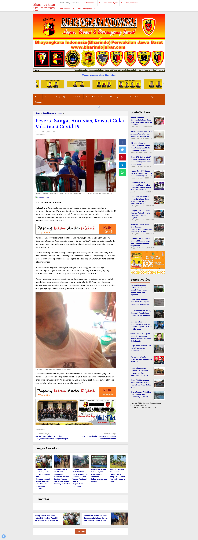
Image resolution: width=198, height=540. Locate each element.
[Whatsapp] (122, 172)
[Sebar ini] (122, 142)
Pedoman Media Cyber (148, 407)
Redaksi (135, 407)
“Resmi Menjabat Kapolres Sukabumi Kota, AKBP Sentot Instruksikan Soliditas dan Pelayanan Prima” (95, 70)
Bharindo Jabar (44, 5)
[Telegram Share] (122, 165)
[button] (34, 84)
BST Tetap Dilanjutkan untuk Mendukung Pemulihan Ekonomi (99, 436)
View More (80, 531)
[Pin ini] (122, 157)
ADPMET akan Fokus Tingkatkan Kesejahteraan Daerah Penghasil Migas (52, 436)
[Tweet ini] (122, 150)
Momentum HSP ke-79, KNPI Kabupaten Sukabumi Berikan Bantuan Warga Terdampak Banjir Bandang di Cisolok (62, 476)
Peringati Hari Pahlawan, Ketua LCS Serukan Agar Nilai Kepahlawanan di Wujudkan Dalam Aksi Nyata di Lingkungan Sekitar (43, 479)
